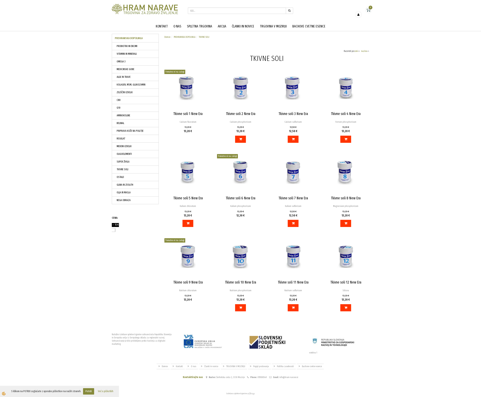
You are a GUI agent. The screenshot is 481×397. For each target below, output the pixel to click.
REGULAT (121, 138)
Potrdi (88, 391)
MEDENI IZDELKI (124, 146)
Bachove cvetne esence (308, 26)
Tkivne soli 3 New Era (293, 113)
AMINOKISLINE (123, 115)
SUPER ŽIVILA (123, 161)
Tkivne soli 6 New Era (240, 198)
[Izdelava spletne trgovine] (251, 393)
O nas (177, 26)
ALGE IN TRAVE (124, 77)
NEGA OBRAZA (124, 200)
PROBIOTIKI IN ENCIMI (127, 46)
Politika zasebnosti (285, 366)
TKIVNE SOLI (122, 169)
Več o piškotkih (105, 391)
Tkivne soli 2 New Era (240, 113)
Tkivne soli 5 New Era (188, 198)
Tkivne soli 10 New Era (240, 282)
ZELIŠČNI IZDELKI (125, 92)
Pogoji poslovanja (261, 366)
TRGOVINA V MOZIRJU (273, 26)
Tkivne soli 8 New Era (346, 198)
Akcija (222, 26)
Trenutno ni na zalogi (174, 71)
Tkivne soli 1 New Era (188, 113)
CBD (119, 100)
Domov (167, 37)
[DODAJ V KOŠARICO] (240, 139)
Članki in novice (243, 26)
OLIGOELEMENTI (124, 154)
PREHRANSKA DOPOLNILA (184, 37)
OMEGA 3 (121, 61)
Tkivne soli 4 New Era (346, 113)
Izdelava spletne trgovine (236, 393)
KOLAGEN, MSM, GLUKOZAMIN (131, 84)
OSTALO (120, 177)
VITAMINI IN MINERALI (127, 53)
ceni (356, 51)
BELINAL (120, 123)
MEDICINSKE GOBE (125, 69)
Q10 (118, 107)
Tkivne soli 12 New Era (345, 282)
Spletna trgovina (199, 26)
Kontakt (162, 26)
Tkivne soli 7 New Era (293, 198)
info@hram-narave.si (288, 377)
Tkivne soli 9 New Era (188, 282)
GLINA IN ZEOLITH (125, 184)
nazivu (364, 51)
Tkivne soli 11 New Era (293, 282)
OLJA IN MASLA (124, 192)
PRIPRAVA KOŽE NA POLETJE (130, 130)
